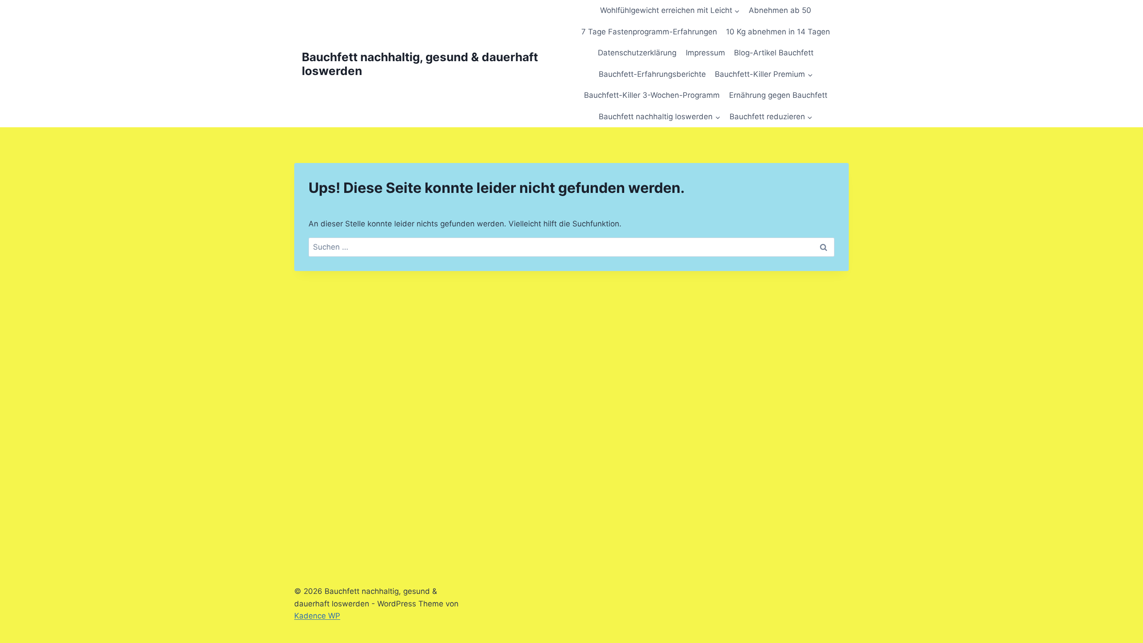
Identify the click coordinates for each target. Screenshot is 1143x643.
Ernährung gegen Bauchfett (778, 95)
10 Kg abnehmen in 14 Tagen (778, 31)
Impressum (705, 52)
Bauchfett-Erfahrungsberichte (652, 74)
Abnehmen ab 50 (780, 10)
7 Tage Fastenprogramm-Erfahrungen (649, 31)
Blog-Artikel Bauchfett (773, 52)
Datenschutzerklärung (637, 52)
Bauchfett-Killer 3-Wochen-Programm (652, 95)
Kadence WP (317, 615)
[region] (116, 567)
